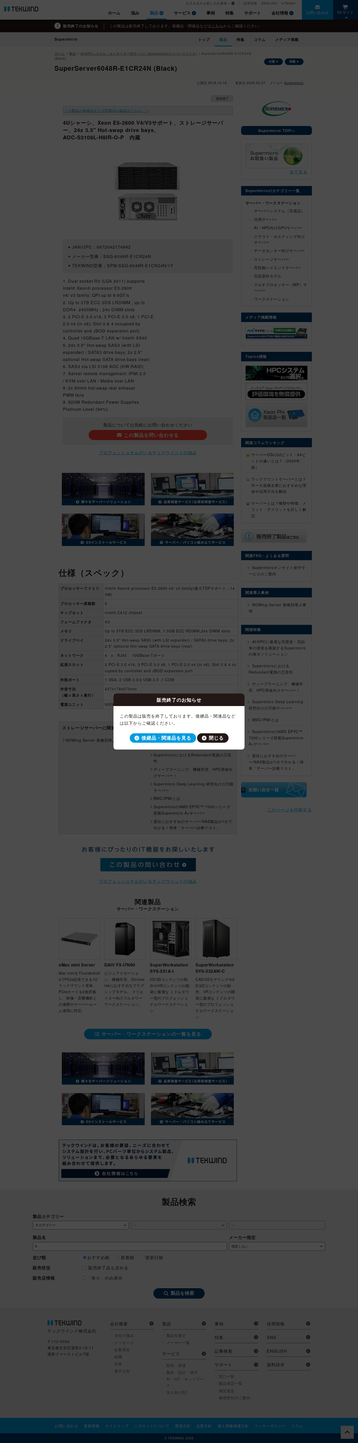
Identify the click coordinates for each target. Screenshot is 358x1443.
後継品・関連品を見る (166, 737)
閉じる (216, 737)
